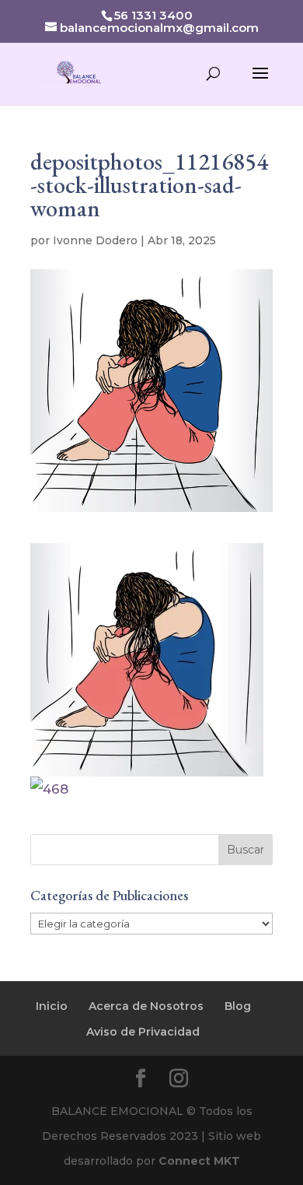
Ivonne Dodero (95, 240)
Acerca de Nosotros (146, 1006)
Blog (238, 1006)
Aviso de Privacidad (143, 1032)
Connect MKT (199, 1161)
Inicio (52, 1006)
